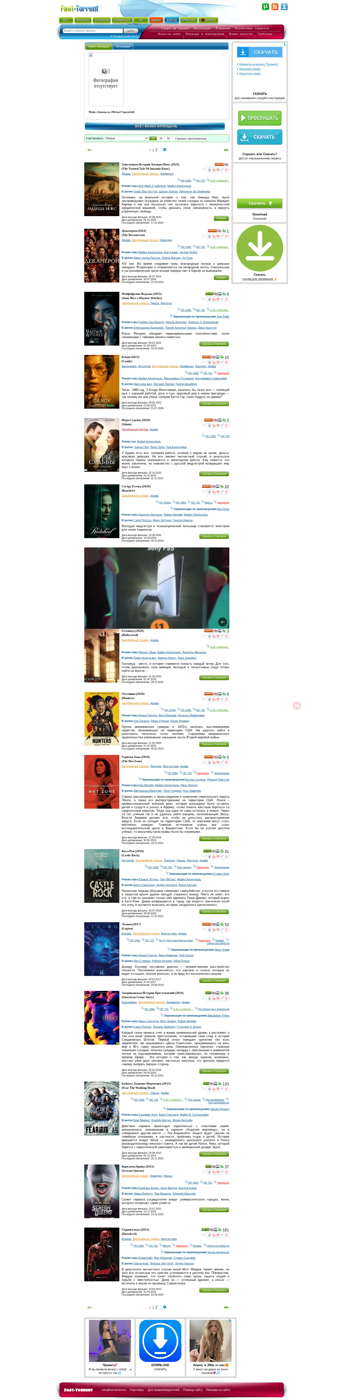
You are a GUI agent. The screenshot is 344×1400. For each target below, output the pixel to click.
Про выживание (214, 1099)
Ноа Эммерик (192, 791)
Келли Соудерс (196, 779)
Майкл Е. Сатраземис (194, 1114)
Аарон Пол (141, 447)
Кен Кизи (223, 509)
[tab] (99, 46)
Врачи (208, 502)
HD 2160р (165, 502)
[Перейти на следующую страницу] (226, 150)
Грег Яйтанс (168, 879)
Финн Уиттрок (162, 520)
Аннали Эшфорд (164, 1027)
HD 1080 (186, 180)
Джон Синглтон (149, 1021)
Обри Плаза (181, 961)
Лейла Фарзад (171, 258)
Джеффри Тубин (218, 1015)
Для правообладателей (163, 1390)
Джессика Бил (143, 384)
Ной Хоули (186, 955)
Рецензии (223, 28)
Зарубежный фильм (135, 429)
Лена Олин (157, 447)
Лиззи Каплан (187, 885)
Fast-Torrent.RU (84, 7)
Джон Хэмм (222, 949)
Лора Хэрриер (186, 658)
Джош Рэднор (160, 721)
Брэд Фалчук (169, 1188)
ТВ (141, 20)
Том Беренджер (176, 447)
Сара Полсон (142, 520)
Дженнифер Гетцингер (179, 378)
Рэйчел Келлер (162, 961)
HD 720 (200, 180)
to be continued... (219, 180)
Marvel (166, 1245)
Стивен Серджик (184, 1258)
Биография (129, 366)
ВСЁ (66, 20)
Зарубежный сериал (145, 173)
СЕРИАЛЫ (102, 20)
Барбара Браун (149, 1188)
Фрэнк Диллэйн (182, 1120)
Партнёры (137, 1390)
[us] (226, 165)
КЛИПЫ (211, 20)
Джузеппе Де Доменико (194, 191)
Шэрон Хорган (168, 191)
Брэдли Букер (188, 1188)
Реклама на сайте (218, 1390)
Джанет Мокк (147, 652)
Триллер (200, 366)
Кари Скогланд (169, 1114)
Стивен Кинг (221, 873)
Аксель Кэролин (176, 322)
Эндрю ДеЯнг (188, 252)
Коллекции (202, 28)
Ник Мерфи (146, 785)
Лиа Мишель (162, 1193)
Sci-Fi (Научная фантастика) (176, 940)
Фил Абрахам (167, 715)
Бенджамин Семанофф (211, 378)
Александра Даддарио (149, 327)
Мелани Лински (164, 384)
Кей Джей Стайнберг (152, 186)
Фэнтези (166, 303)
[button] (153, 138)
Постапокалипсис (218, 1101)
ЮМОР (156, 20)
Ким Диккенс (142, 1120)
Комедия (166, 240)
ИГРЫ (191, 20)
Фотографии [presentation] (123, 46)
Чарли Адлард (219, 1109)
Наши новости (241, 34)
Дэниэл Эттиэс (148, 879)
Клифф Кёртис (161, 1120)
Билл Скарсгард (144, 885)
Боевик (126, 933)
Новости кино (169, 34)
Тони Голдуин (172, 791)
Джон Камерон (168, 955)
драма (212, 366)
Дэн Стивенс (142, 961)
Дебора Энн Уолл (161, 1263)
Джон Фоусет (189, 785)
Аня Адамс (171, 252)
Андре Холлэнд (166, 885)
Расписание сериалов (252, 28)
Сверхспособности (218, 942)
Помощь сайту (192, 1390)
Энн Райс (223, 316)
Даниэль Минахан (150, 514)
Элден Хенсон (184, 1263)
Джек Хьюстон (207, 327)
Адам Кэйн (146, 1258)
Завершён (223, 373)
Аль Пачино (141, 721)
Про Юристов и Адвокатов (213, 1009)
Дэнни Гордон (148, 715)
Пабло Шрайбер (186, 384)
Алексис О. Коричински (203, 322)
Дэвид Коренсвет (145, 658)
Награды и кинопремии (205, 34)
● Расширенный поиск (124, 36)
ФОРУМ (172, 20)
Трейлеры (265, 34)
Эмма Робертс (143, 1193)
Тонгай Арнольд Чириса (181, 327)
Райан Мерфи (173, 514)
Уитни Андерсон (218, 1252)
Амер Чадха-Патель (147, 258)
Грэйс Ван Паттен (145, 191)
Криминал (167, 173)
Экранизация (221, 773)
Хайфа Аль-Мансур (151, 322)
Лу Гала (187, 258)
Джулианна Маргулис (148, 791)
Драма (126, 173)
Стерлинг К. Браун (189, 1027)
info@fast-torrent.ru (114, 1390)
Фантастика (171, 766)
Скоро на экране (175, 28)
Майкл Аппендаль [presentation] (99, 46)
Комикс (220, 940)
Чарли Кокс (141, 1263)
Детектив (144, 366)
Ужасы (154, 303)
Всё (138, 126)
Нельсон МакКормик (191, 715)
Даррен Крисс (166, 658)
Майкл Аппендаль (179, 186)
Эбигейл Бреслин (184, 1193)
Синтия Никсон (182, 520)
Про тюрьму (184, 867)
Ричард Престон (218, 779)
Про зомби (194, 1099)
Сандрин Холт (148, 1114)
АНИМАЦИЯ (122, 20)
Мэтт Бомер (168, 1021)
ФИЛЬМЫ (83, 20)
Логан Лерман (179, 721)
